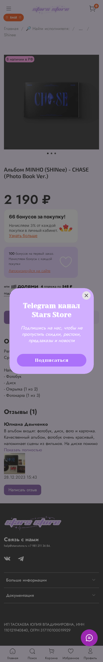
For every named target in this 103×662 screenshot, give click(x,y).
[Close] (86, 288)
